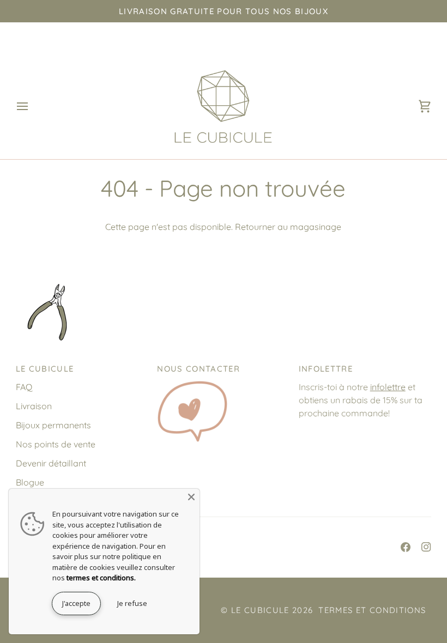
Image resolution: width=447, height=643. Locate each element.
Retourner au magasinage (288, 226)
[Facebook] (405, 547)
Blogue (30, 482)
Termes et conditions (372, 610)
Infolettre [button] (326, 368)
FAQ (24, 386)
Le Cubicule (260, 610)
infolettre (388, 386)
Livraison (34, 406)
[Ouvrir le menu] (32, 106)
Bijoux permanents (53, 425)
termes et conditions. (101, 578)
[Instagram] (426, 547)
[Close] (191, 497)
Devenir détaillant (51, 463)
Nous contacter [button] (198, 368)
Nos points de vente (55, 444)
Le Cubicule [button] (45, 368)
